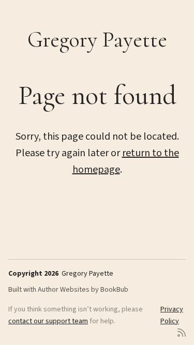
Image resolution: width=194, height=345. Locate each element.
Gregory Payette (97, 39)
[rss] (181, 332)
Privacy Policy (171, 315)
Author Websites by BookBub (83, 289)
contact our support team (48, 321)
